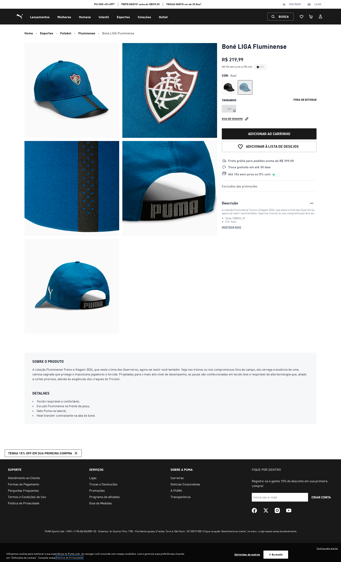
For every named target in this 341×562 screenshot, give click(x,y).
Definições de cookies (247, 554)
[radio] (229, 87)
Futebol (65, 33)
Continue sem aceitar (327, 548)
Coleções (144, 17)
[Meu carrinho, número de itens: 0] (311, 17)
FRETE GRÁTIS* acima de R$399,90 (140, 4)
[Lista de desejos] (301, 17)
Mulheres (64, 17)
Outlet (163, 17)
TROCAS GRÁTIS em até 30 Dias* (183, 4)
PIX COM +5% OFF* (104, 4)
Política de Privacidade (69, 557)
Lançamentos (40, 17)
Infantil (104, 17)
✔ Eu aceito (276, 554)
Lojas (317, 4)
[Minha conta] (320, 17)
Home (28, 33)
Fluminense (86, 33)
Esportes (123, 17)
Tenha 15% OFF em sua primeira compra (40, 453)
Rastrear (295, 4)
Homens (85, 17)
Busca (284, 16)
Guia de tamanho (232, 118)
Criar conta (321, 497)
